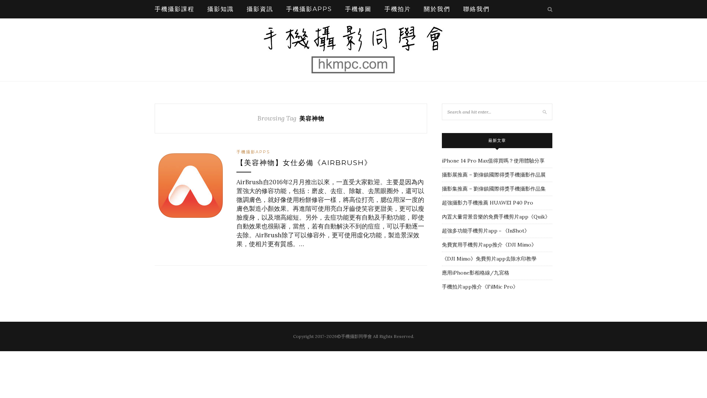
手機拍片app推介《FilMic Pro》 (480, 286)
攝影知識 (220, 9)
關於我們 (437, 9)
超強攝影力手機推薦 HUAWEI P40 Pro (487, 202)
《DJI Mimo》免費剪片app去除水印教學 (489, 258)
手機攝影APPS (309, 9)
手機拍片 (397, 9)
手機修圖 (358, 9)
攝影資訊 (260, 9)
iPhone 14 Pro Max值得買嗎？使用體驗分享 (493, 160)
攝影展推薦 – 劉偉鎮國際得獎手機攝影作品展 (494, 174)
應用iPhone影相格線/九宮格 (475, 272)
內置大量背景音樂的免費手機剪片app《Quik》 (496, 216)
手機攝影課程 (174, 9)
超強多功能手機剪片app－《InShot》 (486, 230)
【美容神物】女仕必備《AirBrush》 (304, 162)
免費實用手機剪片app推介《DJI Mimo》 (489, 244)
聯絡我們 (476, 9)
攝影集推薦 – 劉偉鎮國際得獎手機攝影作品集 (494, 188)
